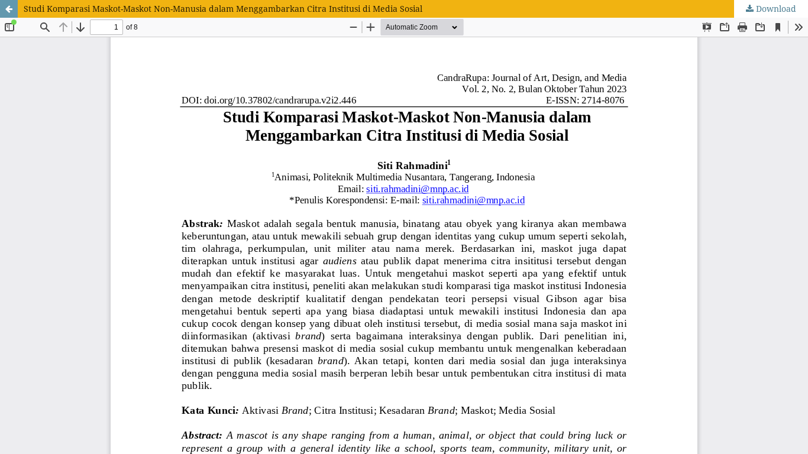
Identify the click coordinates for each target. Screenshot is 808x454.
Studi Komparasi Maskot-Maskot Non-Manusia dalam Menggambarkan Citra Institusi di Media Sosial (223, 8)
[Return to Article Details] (9, 9)
